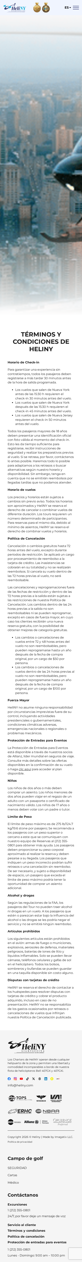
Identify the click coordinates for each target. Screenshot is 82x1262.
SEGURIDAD (17, 1168)
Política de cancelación (26, 1236)
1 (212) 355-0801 (19, 1249)
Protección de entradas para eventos (37, 1242)
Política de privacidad (20, 1141)
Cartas (12, 1175)
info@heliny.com (20, 1085)
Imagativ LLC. (64, 1137)
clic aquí (25, 769)
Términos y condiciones (26, 1230)
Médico (13, 1182)
